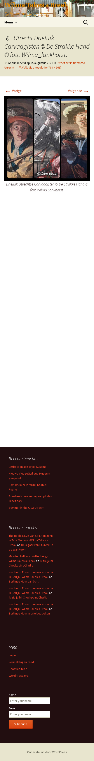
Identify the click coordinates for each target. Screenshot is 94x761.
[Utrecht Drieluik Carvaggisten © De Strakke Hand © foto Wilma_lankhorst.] (47, 138)
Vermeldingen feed (21, 662)
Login (12, 655)
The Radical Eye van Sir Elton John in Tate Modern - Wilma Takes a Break (31, 540)
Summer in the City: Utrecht (26, 508)
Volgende (79, 90)
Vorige (13, 90)
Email (12, 708)
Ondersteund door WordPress (47, 752)
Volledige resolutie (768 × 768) (41, 67)
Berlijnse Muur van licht (23, 581)
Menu (8, 22)
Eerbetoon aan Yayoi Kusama (27, 467)
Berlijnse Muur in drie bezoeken (29, 613)
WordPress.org (19, 676)
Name (12, 695)
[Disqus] (47, 267)
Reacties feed (18, 669)
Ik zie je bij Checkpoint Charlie (28, 597)
